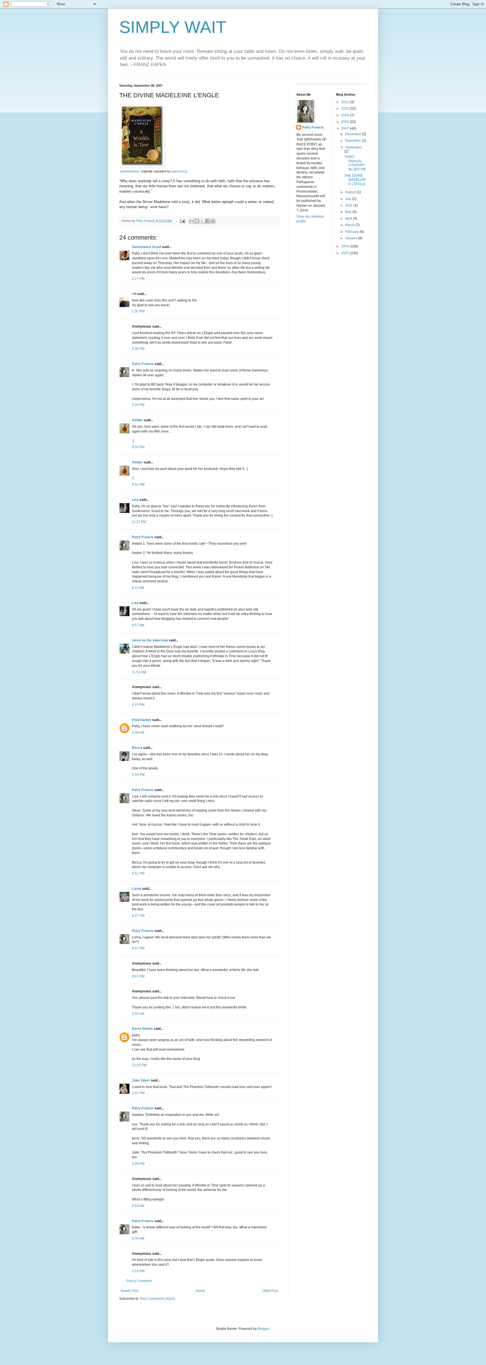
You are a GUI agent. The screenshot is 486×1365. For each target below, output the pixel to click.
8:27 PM (138, 916)
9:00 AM (138, 1238)
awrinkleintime (129, 171)
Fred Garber (141, 720)
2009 (345, 115)
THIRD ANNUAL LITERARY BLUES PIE (355, 163)
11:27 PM (139, 522)
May (348, 212)
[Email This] (191, 221)
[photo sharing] (142, 166)
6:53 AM (138, 1206)
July (348, 199)
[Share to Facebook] (207, 221)
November (353, 141)
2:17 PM (138, 279)
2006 (345, 246)
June (349, 205)
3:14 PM (138, 1271)
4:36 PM (138, 349)
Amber (137, 420)
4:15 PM (138, 705)
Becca (137, 748)
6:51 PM (138, 873)
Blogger (263, 1329)
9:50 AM (138, 1014)
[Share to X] (202, 221)
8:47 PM (138, 976)
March (350, 225)
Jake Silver (141, 1080)
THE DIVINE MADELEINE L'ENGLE (355, 180)
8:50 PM (138, 447)
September (353, 147)
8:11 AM (138, 588)
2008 (345, 122)
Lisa (135, 500)
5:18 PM (138, 775)
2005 (345, 253)
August (351, 192)
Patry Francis (143, 364)
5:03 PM (138, 405)
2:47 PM (138, 1093)
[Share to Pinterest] (213, 221)
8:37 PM (138, 948)
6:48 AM (138, 733)
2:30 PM (138, 311)
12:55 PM (139, 1065)
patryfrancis (179, 171)
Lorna (136, 889)
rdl (134, 294)
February (352, 232)
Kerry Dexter (142, 1029)
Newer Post (129, 1291)
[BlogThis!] (197, 221)
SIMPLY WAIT (172, 27)
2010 (345, 109)
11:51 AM (139, 672)
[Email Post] (182, 220)
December (353, 134)
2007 (345, 128)
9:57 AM (138, 625)
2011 (345, 102)
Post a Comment (139, 1281)
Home (200, 1291)
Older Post (270, 1291)
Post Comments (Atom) (157, 1299)
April (349, 218)
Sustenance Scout (146, 247)
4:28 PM (138, 1164)
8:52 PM (138, 484)
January (351, 238)
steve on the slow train (150, 640)
